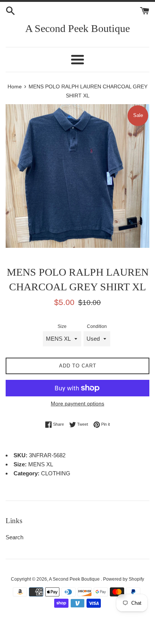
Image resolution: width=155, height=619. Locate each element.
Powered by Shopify (123, 579)
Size (62, 326)
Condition (97, 326)
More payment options (77, 404)
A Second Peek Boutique (77, 28)
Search (14, 537)
